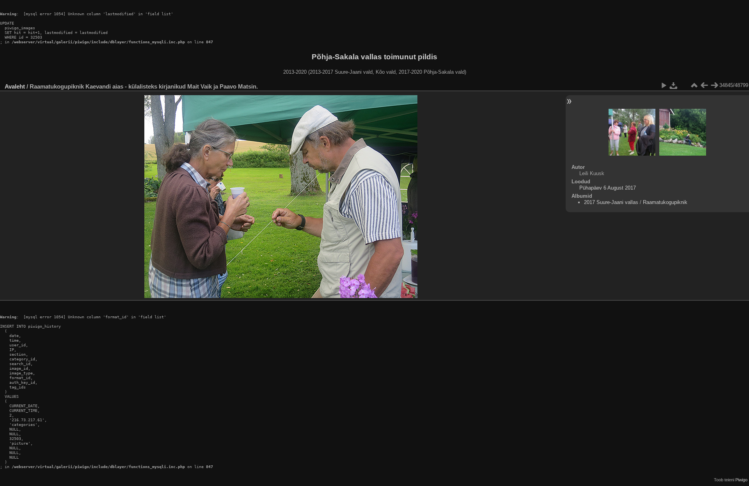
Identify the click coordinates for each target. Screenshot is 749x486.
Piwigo (741, 479)
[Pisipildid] (694, 85)
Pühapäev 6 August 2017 (607, 188)
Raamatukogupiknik (665, 202)
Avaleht (15, 86)
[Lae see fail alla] (674, 85)
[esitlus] (663, 85)
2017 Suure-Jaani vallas (611, 202)
